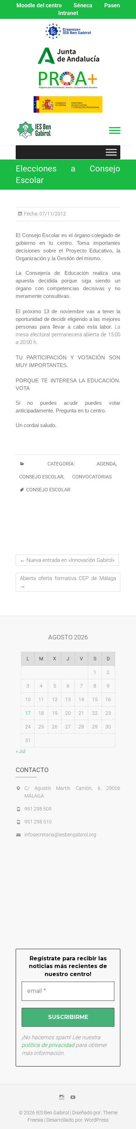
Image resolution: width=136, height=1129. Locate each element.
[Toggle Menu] (111, 152)
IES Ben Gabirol (52, 1112)
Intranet (68, 13)
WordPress (96, 1120)
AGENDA (106, 464)
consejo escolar (48, 489)
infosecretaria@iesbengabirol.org (60, 834)
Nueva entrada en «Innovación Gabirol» (67, 560)
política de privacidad (48, 1045)
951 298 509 (38, 809)
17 (28, 713)
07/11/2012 (52, 214)
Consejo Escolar (41, 476)
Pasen (112, 5)
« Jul (20, 751)
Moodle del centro (39, 5)
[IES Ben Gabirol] (36, 130)
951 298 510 (38, 821)
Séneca (83, 5)
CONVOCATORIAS (92, 476)
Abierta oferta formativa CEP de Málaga (68, 582)
